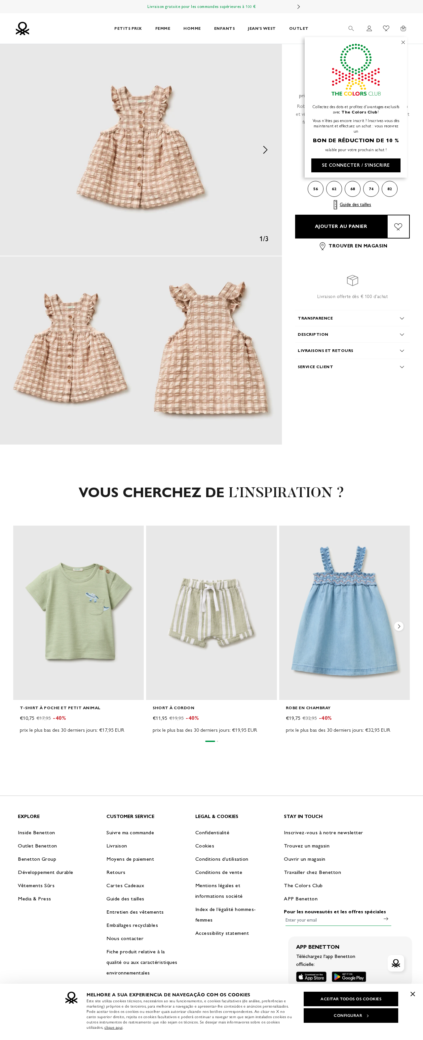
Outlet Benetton (37, 846)
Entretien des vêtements (135, 912)
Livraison (116, 846)
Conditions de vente (219, 872)
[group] (78, 630)
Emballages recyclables (132, 925)
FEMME (163, 28)
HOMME (192, 28)
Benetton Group (37, 859)
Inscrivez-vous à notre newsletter (323, 832)
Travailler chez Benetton (312, 872)
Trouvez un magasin (306, 846)
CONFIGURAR (348, 1015)
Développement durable (45, 872)
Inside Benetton (36, 832)
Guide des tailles (355, 204)
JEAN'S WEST (262, 28)
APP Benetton (301, 898)
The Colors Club (303, 885)
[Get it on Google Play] (349, 977)
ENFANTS (224, 28)
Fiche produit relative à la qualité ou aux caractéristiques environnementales (141, 962)
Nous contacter (124, 938)
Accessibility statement (222, 933)
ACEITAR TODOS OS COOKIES (351, 999)
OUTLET (299, 28)
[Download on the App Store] (311, 977)
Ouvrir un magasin (305, 859)
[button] (141, 150)
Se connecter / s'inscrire (356, 165)
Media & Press (34, 898)
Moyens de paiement (130, 859)
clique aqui (113, 1027)
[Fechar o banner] (412, 994)
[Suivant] (298, 6)
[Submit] (386, 918)
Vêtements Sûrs (36, 885)
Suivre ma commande (130, 832)
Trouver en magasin (357, 246)
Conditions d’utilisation (222, 859)
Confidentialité (212, 832)
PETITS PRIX (128, 28)
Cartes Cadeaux (125, 885)
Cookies (204, 846)
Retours (116, 872)
